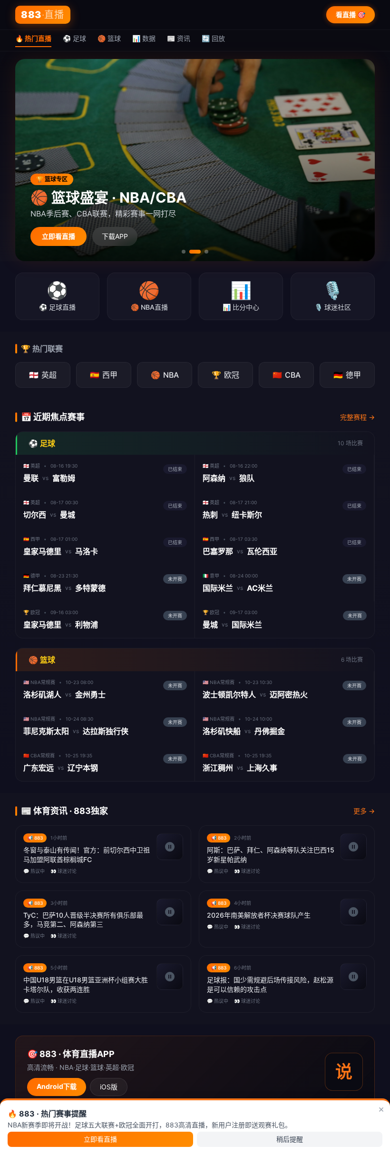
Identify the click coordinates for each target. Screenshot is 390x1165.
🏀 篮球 (109, 38)
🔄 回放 (213, 38)
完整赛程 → (357, 417)
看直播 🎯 (351, 14)
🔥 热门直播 (33, 38)
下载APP (115, 236)
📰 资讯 (178, 38)
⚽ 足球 (74, 38)
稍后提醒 (289, 1139)
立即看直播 (58, 236)
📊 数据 (144, 38)
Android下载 (57, 1086)
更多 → (364, 811)
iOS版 (108, 1087)
